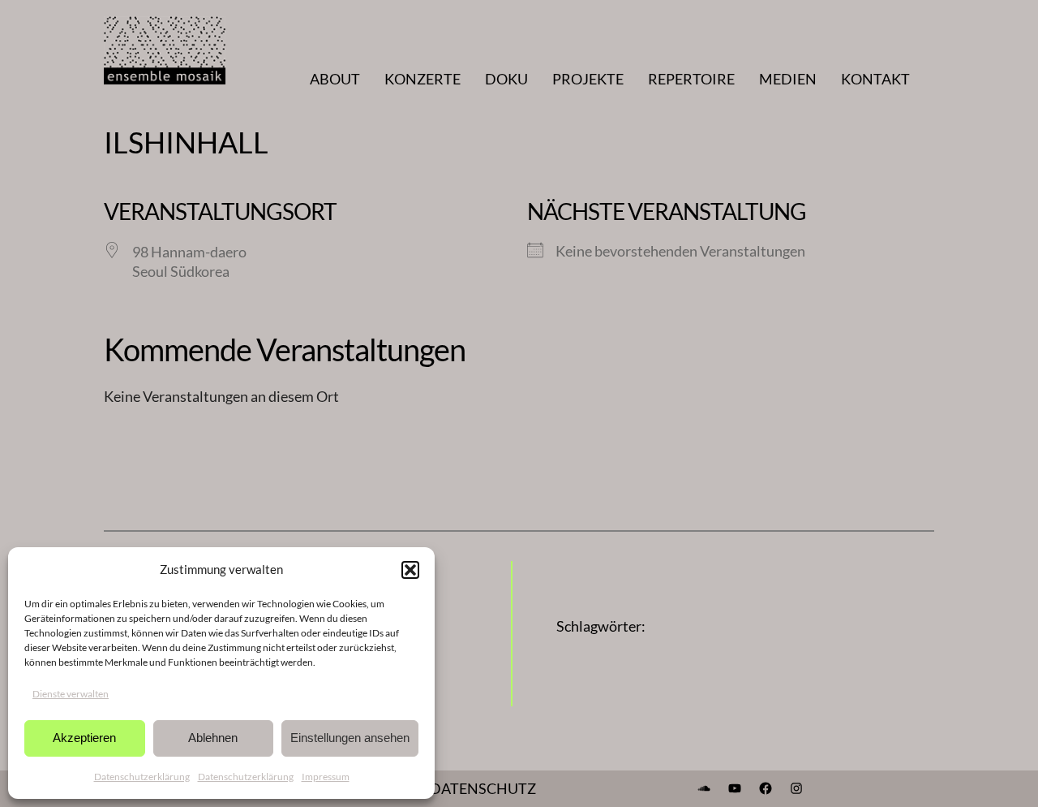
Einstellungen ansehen (350, 737)
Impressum (326, 776)
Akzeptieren (84, 737)
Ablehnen (213, 737)
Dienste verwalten (70, 694)
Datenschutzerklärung (142, 776)
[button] (410, 570)
